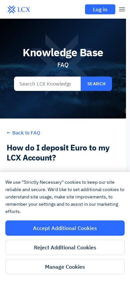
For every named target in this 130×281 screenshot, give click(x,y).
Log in (100, 9)
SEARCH (96, 84)
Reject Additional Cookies (65, 247)
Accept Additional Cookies (65, 228)
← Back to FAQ (23, 133)
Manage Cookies (65, 266)
